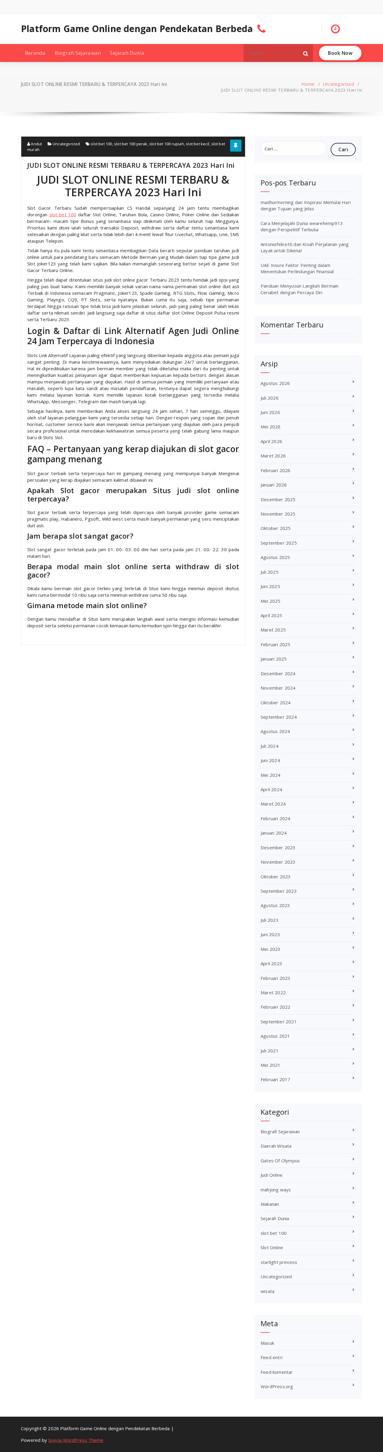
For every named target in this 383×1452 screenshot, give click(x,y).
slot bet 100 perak (131, 143)
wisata (267, 1291)
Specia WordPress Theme (75, 1440)
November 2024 (278, 688)
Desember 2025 (278, 499)
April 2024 (271, 789)
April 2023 (271, 963)
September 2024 (279, 717)
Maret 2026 (273, 456)
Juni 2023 (270, 934)
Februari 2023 (276, 978)
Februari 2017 (276, 1079)
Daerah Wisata (276, 1146)
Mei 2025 (271, 601)
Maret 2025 (273, 630)
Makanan (270, 1204)
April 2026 (271, 441)
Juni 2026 (270, 412)
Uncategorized (338, 84)
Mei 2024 (271, 775)
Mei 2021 (271, 1065)
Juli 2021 (270, 1051)
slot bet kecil (197, 143)
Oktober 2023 (276, 877)
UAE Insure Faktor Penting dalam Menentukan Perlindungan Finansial (297, 268)
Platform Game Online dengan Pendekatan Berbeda (137, 28)
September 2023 (279, 891)
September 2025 (279, 543)
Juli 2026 (270, 398)
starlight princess (279, 1262)
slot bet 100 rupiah (166, 143)
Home (307, 84)
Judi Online (271, 1175)
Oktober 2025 (276, 528)
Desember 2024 (278, 673)
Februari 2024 (276, 818)
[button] (306, 53)
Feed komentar (277, 1372)
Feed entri (271, 1357)
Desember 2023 (278, 847)
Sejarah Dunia (127, 52)
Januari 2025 (274, 659)
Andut (36, 143)
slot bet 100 (101, 143)
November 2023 (278, 862)
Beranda (35, 52)
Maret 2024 (273, 804)
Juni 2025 (270, 586)
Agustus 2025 (275, 557)
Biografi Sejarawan (78, 52)
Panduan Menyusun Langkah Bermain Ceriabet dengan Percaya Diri (299, 289)
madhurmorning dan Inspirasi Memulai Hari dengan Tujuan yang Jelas (306, 205)
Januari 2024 (274, 833)
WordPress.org (277, 1386)
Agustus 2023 (275, 905)
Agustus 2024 (275, 731)
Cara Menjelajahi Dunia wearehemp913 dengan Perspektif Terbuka (302, 226)
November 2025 (278, 514)
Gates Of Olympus (280, 1161)
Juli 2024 (270, 746)
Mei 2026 (271, 427)
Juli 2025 (270, 572)
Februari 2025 (276, 644)
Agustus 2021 (275, 1036)
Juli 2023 (270, 920)
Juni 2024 (270, 760)
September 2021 (279, 1022)
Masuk (267, 1343)
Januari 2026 (274, 485)
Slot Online (272, 1247)
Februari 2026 (276, 470)
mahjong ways (276, 1190)
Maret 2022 (273, 992)
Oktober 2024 (276, 702)
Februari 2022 (276, 1007)
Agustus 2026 (275, 383)
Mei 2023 (271, 949)
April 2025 (271, 615)
